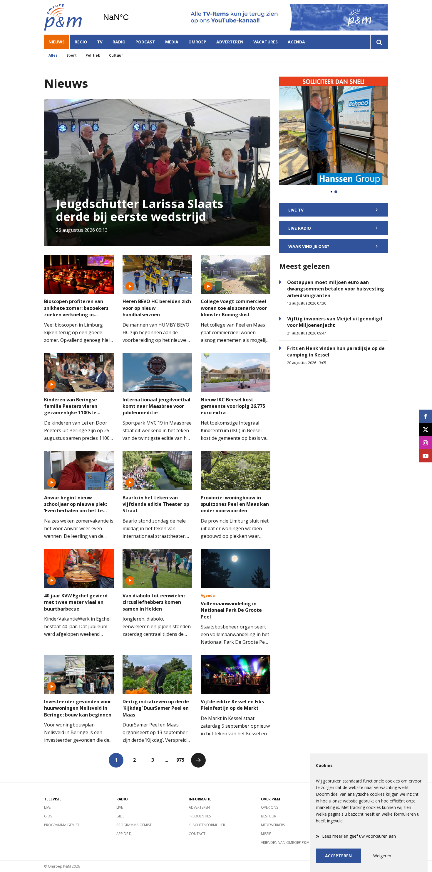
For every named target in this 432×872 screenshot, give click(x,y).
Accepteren (338, 856)
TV (100, 42)
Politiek (93, 55)
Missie (266, 833)
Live (47, 807)
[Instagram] (425, 442)
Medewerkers (273, 824)
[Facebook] (425, 416)
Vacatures (265, 42)
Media (171, 42)
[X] (425, 429)
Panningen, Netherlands (130, 17)
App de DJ (124, 833)
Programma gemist (61, 824)
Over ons (269, 807)
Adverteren (229, 42)
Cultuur (116, 55)
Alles (53, 55)
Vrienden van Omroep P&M (285, 842)
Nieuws (56, 42)
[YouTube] (425, 455)
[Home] (69, 17)
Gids (48, 816)
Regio (81, 42)
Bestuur (268, 816)
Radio (119, 42)
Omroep (197, 42)
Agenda (296, 42)
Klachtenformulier (207, 824)
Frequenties (200, 816)
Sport (71, 55)
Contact (197, 833)
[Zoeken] (379, 42)
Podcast (145, 42)
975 (180, 760)
